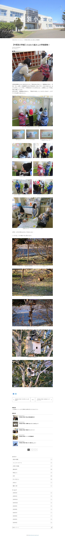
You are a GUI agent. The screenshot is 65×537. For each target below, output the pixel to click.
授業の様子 (32, 470)
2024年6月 (32, 516)
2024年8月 (32, 510)
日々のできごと (20, 39)
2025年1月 (32, 497)
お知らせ (32, 483)
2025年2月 (32, 493)
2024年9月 (32, 506)
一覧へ (32, 399)
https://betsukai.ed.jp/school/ (34, 535)
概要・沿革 (32, 486)
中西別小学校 (14, 39)
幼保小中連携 (32, 460)
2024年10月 (32, 503)
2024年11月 (32, 500)
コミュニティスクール (32, 463)
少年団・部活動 (32, 466)
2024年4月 (32, 523)
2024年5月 (32, 520)
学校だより (32, 473)
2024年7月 (32, 513)
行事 (32, 476)
